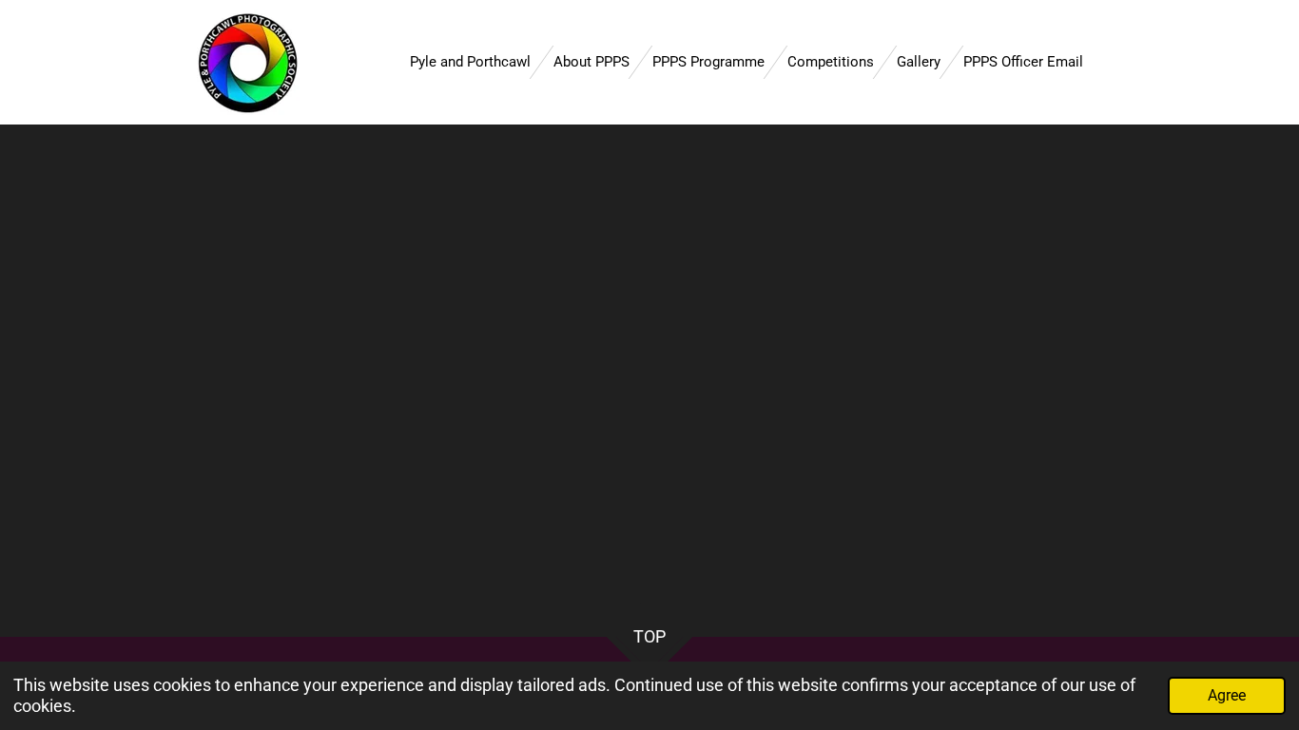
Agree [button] (1227, 695)
